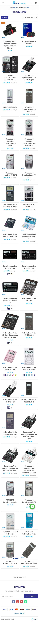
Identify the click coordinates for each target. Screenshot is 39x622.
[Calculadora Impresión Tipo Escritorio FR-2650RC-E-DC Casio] (29, 455)
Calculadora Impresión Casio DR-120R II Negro (29, 78)
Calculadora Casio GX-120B (29, 299)
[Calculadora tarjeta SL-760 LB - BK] (10, 255)
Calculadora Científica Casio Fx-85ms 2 (29, 109)
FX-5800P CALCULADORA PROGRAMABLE (10, 78)
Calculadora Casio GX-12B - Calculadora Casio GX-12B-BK (10, 335)
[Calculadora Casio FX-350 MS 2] (29, 322)
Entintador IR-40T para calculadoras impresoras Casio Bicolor (10, 45)
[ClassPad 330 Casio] (10, 96)
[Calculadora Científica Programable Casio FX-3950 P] (29, 128)
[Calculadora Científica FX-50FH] (10, 162)
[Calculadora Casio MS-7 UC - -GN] (10, 375)
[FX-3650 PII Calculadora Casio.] (10, 489)
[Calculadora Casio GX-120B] (29, 287)
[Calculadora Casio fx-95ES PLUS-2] (29, 388)
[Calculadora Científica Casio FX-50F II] (29, 162)
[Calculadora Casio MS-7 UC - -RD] (13, 375)
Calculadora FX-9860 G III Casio (10, 533)
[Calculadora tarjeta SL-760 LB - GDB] (11, 274)
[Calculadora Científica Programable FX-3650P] (10, 128)
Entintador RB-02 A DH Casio (29, 43)
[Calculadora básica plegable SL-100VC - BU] (29, 223)
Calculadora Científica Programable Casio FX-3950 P (29, 142)
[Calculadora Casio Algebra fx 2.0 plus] (10, 421)
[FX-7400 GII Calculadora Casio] (29, 520)
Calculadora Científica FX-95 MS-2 (29, 562)
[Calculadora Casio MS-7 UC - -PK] (10, 356)
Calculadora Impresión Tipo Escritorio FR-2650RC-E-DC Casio (29, 469)
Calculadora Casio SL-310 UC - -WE (29, 368)
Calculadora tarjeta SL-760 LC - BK (29, 267)
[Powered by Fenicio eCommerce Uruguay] (34, 619)
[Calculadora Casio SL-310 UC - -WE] (29, 356)
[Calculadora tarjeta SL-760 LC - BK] (29, 255)
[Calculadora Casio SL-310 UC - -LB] (32, 375)
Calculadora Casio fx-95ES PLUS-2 (29, 401)
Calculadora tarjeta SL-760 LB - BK (10, 267)
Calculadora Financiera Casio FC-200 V (29, 502)
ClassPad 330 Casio (10, 107)
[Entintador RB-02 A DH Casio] (29, 30)
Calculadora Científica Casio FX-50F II (29, 175)
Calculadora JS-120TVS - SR (29, 206)
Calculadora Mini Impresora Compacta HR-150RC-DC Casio (10, 468)
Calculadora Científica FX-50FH (10, 174)
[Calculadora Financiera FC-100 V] (10, 550)
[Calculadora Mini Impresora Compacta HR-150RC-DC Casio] (10, 455)
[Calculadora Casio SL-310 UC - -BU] (26, 375)
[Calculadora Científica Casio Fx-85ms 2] (29, 96)
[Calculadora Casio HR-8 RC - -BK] (10, 388)
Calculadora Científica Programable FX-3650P (10, 142)
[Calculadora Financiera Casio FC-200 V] (29, 489)
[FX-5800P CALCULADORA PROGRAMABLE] (10, 64)
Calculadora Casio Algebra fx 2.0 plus (10, 433)
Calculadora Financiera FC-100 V (10, 562)
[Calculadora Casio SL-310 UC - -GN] (29, 375)
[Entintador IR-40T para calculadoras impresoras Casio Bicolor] (10, 30)
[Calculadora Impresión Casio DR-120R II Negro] (29, 64)
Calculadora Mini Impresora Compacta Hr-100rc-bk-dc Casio (29, 435)
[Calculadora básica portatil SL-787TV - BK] (10, 287)
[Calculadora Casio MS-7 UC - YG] (16, 375)
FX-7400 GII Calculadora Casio (29, 533)
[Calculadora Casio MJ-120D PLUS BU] (10, 223)
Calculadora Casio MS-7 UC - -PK (10, 368)
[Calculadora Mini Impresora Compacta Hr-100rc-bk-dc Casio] (29, 421)
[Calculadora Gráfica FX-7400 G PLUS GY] (10, 193)
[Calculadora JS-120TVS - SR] (29, 193)
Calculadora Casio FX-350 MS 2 (29, 334)
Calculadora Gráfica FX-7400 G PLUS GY (10, 206)
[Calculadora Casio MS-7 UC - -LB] (7, 375)
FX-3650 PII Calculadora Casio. (10, 501)
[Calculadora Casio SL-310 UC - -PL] (35, 375)
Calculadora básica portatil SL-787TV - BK (10, 301)
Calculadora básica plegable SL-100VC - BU (29, 236)
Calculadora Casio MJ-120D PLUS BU (10, 235)
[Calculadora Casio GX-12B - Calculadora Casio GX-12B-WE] (11, 343)
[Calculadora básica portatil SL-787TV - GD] (11, 308)
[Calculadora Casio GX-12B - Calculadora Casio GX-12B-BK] (10, 322)
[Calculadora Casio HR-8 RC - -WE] (11, 407)
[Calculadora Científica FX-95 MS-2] (29, 550)
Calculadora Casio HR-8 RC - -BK (10, 401)
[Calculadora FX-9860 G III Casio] (10, 520)
